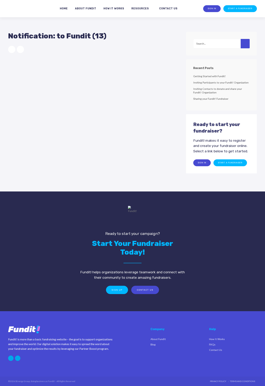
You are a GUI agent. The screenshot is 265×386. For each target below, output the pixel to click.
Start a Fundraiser (240, 8)
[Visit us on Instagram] (11, 358)
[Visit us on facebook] (17, 358)
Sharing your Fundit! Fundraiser (210, 98)
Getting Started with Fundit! (209, 76)
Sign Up (117, 290)
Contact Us (145, 290)
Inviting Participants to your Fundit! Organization (221, 82)
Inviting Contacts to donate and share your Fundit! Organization (217, 90)
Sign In (212, 8)
